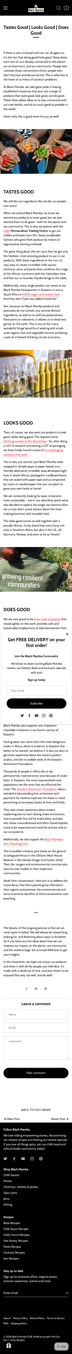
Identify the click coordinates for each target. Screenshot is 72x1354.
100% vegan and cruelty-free (40, 294)
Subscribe (36, 703)
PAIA (6, 1323)
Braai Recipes (11, 1223)
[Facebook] (29, 715)
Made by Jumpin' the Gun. (46, 1336)
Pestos (7, 1181)
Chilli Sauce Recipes (15, 1229)
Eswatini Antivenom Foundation (37, 789)
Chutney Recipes (14, 1252)
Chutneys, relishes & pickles (20, 1187)
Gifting (7, 1204)
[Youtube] (36, 715)
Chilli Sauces (11, 1175)
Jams (6, 1198)
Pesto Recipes (12, 1246)
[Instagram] (43, 715)
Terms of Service (55, 1318)
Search (7, 1318)
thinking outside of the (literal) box (25, 441)
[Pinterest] (51, 715)
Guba (6, 231)
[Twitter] (22, 715)
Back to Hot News (36, 1110)
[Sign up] (67, 1293)
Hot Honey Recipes (15, 1240)
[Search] (58, 8)
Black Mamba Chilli (22, 1336)
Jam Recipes (11, 1258)
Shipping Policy (19, 1323)
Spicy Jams (10, 1192)
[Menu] (5, 8)
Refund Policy (37, 1318)
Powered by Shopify (14, 1340)
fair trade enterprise (48, 619)
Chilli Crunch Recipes (16, 1235)
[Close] (67, 634)
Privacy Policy (20, 1318)
